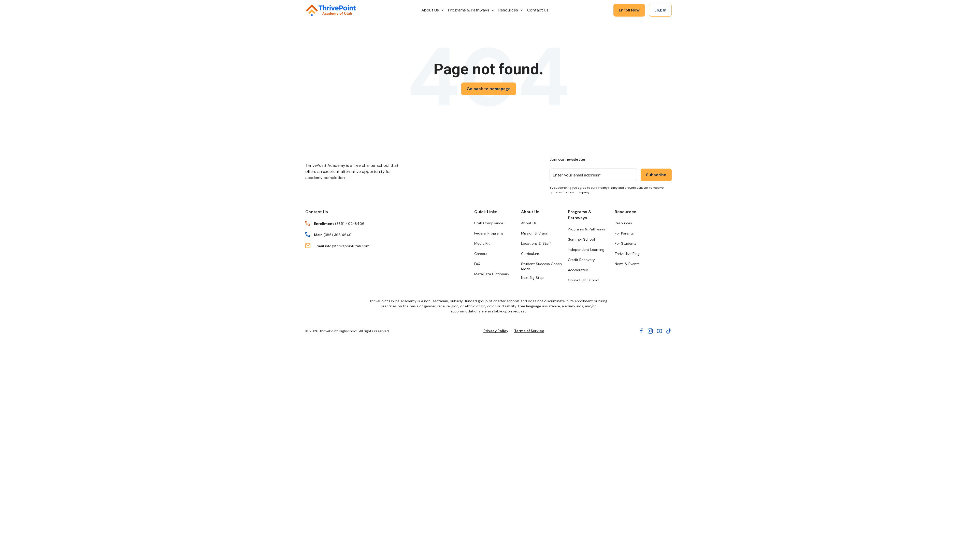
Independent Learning (586, 249)
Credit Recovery (581, 259)
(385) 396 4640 (338, 234)
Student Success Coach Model (541, 266)
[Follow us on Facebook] (641, 331)
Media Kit (482, 243)
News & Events (627, 264)
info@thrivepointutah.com (347, 246)
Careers (480, 253)
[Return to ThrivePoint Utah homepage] (330, 10)
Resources (625, 211)
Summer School (581, 239)
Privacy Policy (606, 188)
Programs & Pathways (580, 215)
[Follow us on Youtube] (659, 331)
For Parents (624, 233)
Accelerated (578, 270)
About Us (530, 211)
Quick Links (485, 211)
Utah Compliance (488, 223)
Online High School (583, 280)
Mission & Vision (534, 233)
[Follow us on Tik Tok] (669, 331)
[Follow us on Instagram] (650, 331)
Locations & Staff (536, 243)
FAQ (477, 264)
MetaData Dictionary (491, 274)
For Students (626, 243)
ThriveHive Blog (627, 253)
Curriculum (530, 253)
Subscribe (656, 174)
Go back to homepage (489, 88)
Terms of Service (529, 330)
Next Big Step (532, 277)
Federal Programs (489, 233)
